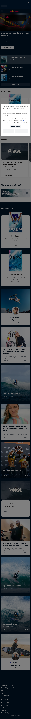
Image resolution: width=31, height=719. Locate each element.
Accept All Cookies (21, 130)
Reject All (8, 130)
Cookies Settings (15, 126)
